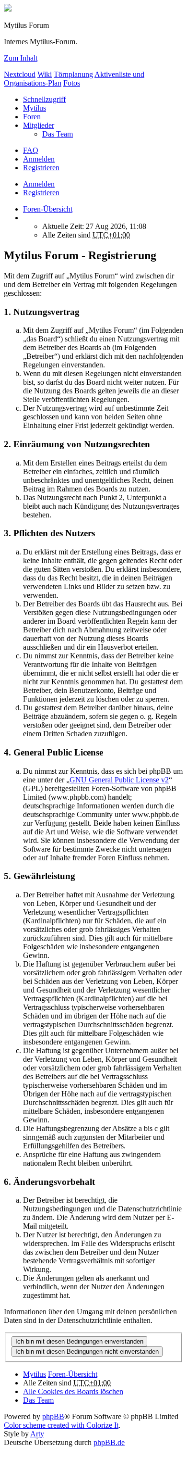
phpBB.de (109, 1442)
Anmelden (39, 184)
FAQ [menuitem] (30, 150)
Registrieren (41, 193)
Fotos (71, 83)
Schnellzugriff (44, 99)
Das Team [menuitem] (57, 134)
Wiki (44, 74)
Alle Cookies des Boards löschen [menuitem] (73, 1391)
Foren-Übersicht (72, 1374)
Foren (32, 117)
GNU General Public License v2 (119, 780)
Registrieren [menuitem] (41, 167)
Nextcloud (19, 74)
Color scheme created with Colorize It (61, 1425)
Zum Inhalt (20, 58)
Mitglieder (38, 125)
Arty (37, 1434)
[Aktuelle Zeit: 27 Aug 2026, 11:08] (26, 218)
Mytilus (34, 108)
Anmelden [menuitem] (39, 159)
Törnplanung (73, 74)
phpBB (53, 1416)
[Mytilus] (8, 9)
